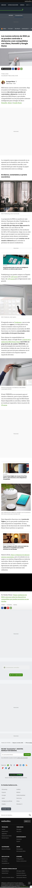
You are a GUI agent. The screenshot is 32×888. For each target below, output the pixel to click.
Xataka (3, 829)
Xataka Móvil (5, 831)
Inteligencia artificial (7, 801)
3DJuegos (18, 829)
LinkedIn (6, 768)
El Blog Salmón (20, 859)
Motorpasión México (21, 877)
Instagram (20, 765)
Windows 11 (19, 804)
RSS (26, 765)
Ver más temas (6, 809)
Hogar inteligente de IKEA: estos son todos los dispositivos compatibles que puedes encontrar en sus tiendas (15, 547)
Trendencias (5, 859)
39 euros (4, 405)
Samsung (19, 798)
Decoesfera (4, 861)
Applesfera (4, 833)
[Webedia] (28, 1)
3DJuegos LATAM (20, 871)
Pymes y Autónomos (21, 861)
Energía (4, 795)
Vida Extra (18, 831)
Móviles (18, 792)
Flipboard (18, 69)
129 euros (14, 277)
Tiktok (9, 768)
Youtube (17, 765)
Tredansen (18, 322)
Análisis (18, 789)
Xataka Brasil (5, 873)
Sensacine (19, 839)
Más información (24, 886)
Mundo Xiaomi (5, 838)
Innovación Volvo (18, 15)
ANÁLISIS (3, 5)
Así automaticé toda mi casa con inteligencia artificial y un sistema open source (15, 268)
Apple (3, 798)
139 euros (11, 279)
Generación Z (25, 28)
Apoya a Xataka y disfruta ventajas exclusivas (16, 777)
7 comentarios (7, 69)
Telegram (23, 765)
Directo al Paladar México (8, 877)
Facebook (13, 69)
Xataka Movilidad (20, 795)
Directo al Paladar (6, 849)
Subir (26, 821)
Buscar (30, 815)
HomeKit (4, 103)
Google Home (17, 103)
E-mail (21, 69)
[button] (11, 81)
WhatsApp (8, 765)
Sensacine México (20, 873)
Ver (17, 675)
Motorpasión (19, 849)
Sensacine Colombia (21, 875)
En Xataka (5, 265)
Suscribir (27, 754)
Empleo (4, 804)
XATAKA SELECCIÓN (13, 5)
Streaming (4, 789)
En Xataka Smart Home (10, 544)
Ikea (16, 604)
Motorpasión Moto (20, 851)
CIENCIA (22, 5)
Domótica (9, 604)
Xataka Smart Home (6, 835)
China (4, 28)
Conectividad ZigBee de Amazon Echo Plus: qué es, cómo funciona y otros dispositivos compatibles (15, 477)
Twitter (16, 69)
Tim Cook (10, 28)
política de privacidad (22, 758)
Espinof (18, 841)
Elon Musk (17, 28)
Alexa (9, 103)
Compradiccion (5, 863)
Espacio (4, 792)
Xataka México (5, 871)
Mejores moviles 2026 (18, 742)
